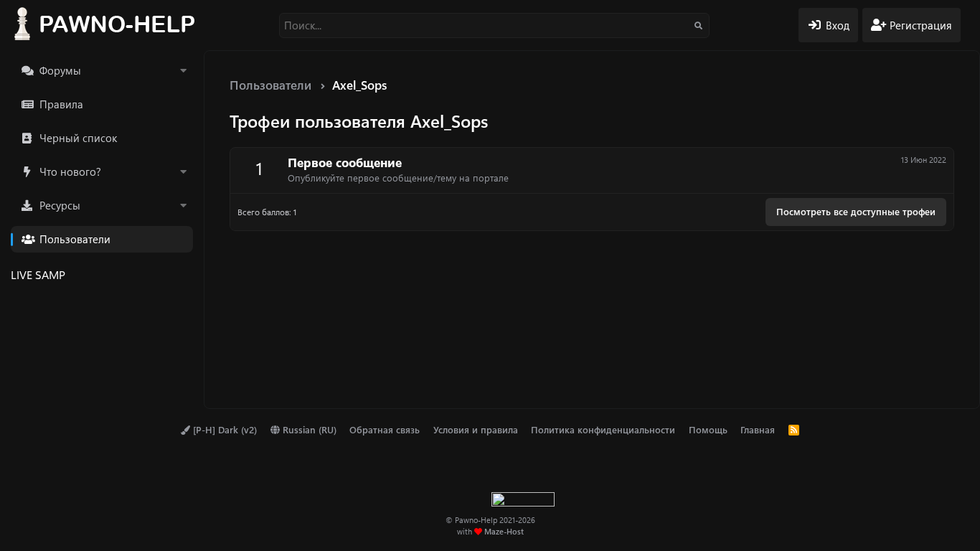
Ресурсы (59, 205)
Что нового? (70, 171)
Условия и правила (475, 429)
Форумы (60, 70)
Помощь (708, 429)
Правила (61, 104)
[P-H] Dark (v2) (223, 429)
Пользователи (74, 239)
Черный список (78, 138)
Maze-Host (504, 531)
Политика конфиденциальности (603, 429)
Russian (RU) (308, 429)
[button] (183, 70)
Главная (757, 429)
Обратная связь (384, 429)
